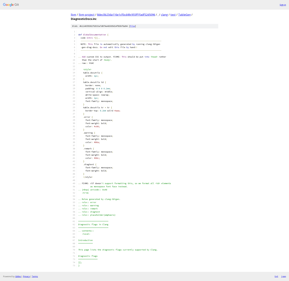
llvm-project (87, 14)
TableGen (184, 14)
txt (276, 276)
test (173, 14)
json (283, 276)
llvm (73, 14)
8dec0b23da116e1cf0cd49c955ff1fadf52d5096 (126, 14)
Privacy (26, 276)
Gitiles (18, 276)
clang (164, 14)
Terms (35, 276)
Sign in (283, 4)
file (132, 26)
